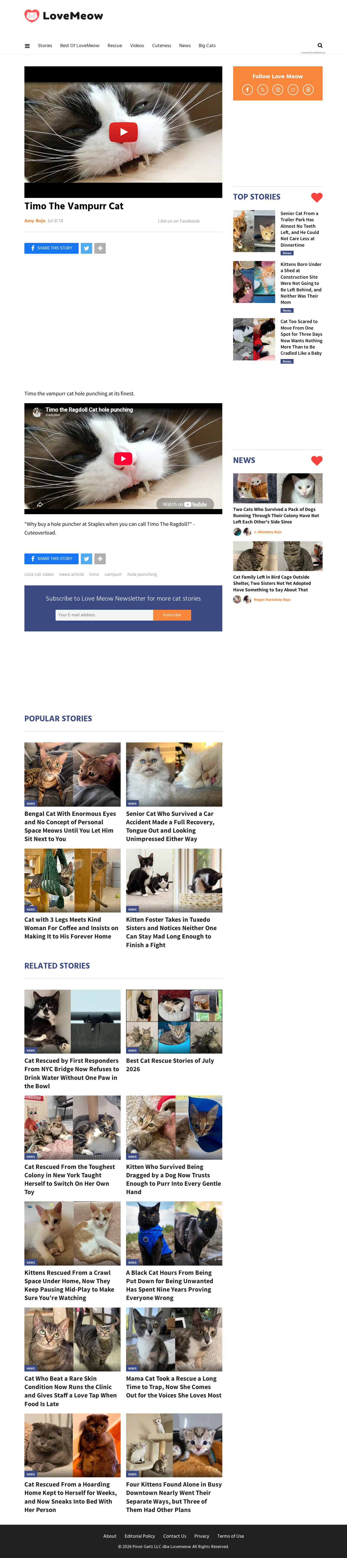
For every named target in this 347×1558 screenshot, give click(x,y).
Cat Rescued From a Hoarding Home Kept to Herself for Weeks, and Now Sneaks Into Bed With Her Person (70, 1497)
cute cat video (39, 574)
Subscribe (172, 615)
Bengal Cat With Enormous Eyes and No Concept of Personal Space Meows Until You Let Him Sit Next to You (70, 826)
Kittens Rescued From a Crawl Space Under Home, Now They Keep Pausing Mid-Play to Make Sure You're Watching (69, 1285)
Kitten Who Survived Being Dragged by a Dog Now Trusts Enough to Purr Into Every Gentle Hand (173, 1179)
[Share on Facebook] (51, 248)
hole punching (142, 574)
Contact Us (174, 1536)
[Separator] (100, 248)
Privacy (201, 1536)
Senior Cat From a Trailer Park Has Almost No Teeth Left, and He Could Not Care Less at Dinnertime (300, 229)
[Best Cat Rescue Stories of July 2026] (174, 1022)
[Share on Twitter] (86, 248)
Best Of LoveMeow (79, 46)
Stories (45, 46)
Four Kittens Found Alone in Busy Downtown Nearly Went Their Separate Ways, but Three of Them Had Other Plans (174, 1497)
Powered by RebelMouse (313, 52)
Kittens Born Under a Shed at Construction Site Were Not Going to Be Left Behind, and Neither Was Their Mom (301, 283)
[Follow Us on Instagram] (277, 89)
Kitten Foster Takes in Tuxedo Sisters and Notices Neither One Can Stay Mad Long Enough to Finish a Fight (171, 932)
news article (71, 574)
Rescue (115, 46)
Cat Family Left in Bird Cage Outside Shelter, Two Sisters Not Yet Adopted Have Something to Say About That (272, 583)
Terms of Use (230, 1536)
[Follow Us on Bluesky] (293, 89)
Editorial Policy (140, 1536)
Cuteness (161, 46)
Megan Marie (264, 599)
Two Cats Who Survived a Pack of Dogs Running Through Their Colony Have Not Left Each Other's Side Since (276, 515)
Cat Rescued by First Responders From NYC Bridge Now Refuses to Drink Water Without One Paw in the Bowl (71, 1073)
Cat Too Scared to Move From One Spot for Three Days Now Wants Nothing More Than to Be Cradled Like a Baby (301, 337)
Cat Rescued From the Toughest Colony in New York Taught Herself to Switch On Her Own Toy (69, 1179)
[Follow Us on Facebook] (247, 89)
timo (94, 574)
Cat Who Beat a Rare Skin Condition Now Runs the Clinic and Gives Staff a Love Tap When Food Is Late (70, 1391)
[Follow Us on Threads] (308, 89)
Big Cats (207, 46)
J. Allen (260, 531)
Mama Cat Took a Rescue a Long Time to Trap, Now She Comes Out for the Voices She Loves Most (173, 1386)
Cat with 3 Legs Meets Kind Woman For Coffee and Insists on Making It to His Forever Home (71, 927)
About (110, 1536)
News (185, 46)
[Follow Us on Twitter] (262, 89)
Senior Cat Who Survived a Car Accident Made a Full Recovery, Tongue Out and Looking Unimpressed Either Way (170, 826)
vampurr (113, 574)
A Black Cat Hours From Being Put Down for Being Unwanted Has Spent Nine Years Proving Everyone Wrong (169, 1285)
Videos (137, 46)
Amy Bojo (35, 221)
